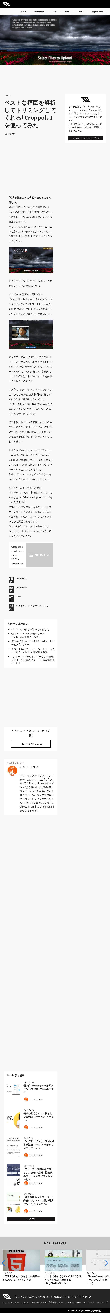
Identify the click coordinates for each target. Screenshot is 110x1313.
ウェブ (93, 106)
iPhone (80, 11)
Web (8, 95)
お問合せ (25, 1302)
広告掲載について (56, 1302)
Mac (67, 11)
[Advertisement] (30, 165)
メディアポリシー (73, 1302)
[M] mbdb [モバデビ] (91, 1310)
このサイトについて (11, 1302)
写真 (46, 605)
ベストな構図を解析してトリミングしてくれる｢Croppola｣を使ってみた (30, 114)
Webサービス (34, 605)
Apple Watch (97, 11)
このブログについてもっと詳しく (86, 138)
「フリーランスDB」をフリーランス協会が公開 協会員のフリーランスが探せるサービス (33, 660)
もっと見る (30, 1219)
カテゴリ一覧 (88, 1302)
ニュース (76, 110)
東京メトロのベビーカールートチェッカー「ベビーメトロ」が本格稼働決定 (33, 650)
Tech (55, 11)
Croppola (21, 605)
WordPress (39, 11)
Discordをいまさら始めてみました (30, 629)
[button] (3, 1263)
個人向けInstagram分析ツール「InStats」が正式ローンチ (28, 635)
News (23, 11)
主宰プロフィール (38, 1302)
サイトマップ (102, 1302)
